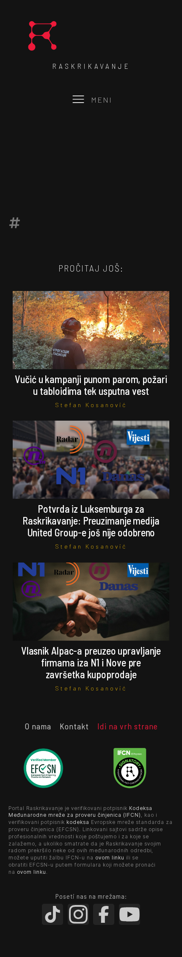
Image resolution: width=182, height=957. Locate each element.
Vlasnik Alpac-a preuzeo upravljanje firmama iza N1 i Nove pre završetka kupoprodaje (91, 662)
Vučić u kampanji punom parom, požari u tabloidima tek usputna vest (91, 385)
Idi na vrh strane (127, 726)
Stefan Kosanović (91, 404)
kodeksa (77, 822)
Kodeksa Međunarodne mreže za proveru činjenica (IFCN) (80, 811)
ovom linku (109, 857)
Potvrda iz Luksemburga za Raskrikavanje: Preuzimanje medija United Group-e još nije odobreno (91, 520)
